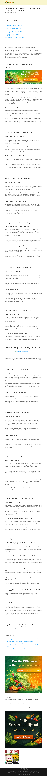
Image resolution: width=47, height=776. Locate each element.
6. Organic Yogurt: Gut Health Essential (14, 31)
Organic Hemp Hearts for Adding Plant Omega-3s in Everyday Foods (19, 703)
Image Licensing (15, 772)
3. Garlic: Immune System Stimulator (13, 27)
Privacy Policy (8, 772)
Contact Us (22, 772)
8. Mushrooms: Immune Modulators (13, 34)
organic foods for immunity (19, 542)
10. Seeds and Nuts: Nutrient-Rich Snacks (15, 37)
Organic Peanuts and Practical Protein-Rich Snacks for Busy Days (19, 705)
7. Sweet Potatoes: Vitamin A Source (13, 32)
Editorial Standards (33, 772)
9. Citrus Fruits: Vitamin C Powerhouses (14, 35)
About (27, 772)
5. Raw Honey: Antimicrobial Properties (14, 29)
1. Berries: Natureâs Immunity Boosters (14, 24)
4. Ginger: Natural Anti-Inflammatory (13, 28)
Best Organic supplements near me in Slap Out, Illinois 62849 (20, 641)
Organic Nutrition (13, 12)
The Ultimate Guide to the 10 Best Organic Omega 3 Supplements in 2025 (22, 643)
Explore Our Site (26, 774)
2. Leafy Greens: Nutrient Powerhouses (14, 25)
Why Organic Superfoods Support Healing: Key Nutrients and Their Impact (23, 648)
